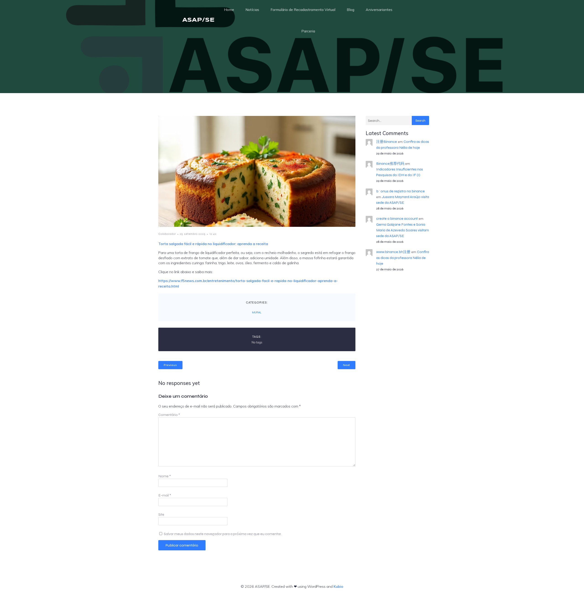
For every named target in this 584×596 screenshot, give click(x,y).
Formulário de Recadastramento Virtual (303, 9)
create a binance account (397, 218)
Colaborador (167, 233)
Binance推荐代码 (390, 163)
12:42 (212, 233)
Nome (164, 476)
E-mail (164, 495)
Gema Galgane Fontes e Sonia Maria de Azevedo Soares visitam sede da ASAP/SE (402, 230)
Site (161, 514)
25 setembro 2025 (193, 233)
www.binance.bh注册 (393, 252)
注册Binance (386, 141)
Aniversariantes (379, 9)
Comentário (169, 415)
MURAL (256, 312)
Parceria (308, 31)
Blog (350, 9)
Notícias (252, 9)
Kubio (338, 586)
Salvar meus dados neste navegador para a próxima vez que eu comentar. (223, 534)
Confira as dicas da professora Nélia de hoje (402, 257)
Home (229, 9)
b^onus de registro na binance (400, 191)
